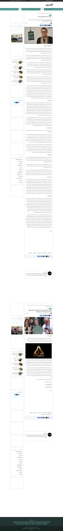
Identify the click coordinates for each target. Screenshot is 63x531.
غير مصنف (20, 180)
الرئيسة (51, 9)
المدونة (20, 9)
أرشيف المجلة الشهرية (47, 9)
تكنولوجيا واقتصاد (32, 9)
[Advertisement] (24, 4)
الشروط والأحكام (32, 0)
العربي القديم (49, 23)
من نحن (42, 0)
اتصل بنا (39, 0)
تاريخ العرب (20, 170)
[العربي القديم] (49, 4)
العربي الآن (39, 9)
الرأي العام (42, 9)
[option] (17, 38)
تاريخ (36, 9)
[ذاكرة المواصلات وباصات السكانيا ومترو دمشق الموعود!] (21, 81)
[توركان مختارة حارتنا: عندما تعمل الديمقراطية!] (21, 68)
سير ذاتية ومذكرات (19, 174)
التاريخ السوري (20, 161)
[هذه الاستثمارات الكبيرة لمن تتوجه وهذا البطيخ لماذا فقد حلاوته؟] (21, 62)
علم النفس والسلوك (19, 178)
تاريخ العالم (20, 169)
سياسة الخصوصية (36, 0)
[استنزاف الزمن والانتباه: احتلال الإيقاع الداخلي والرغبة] (21, 77)
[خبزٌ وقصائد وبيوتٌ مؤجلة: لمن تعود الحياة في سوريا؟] (21, 72)
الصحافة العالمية (19, 165)
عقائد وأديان (23, 9)
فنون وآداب (27, 9)
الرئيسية (44, 0)
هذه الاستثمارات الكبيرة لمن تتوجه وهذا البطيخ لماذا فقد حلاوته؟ (15, 62)
